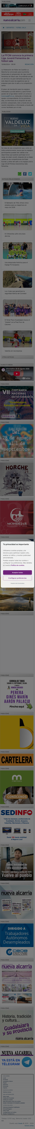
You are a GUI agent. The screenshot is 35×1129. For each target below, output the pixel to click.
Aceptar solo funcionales (17, 583)
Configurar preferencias (17, 578)
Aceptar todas (17, 572)
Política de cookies (17, 565)
